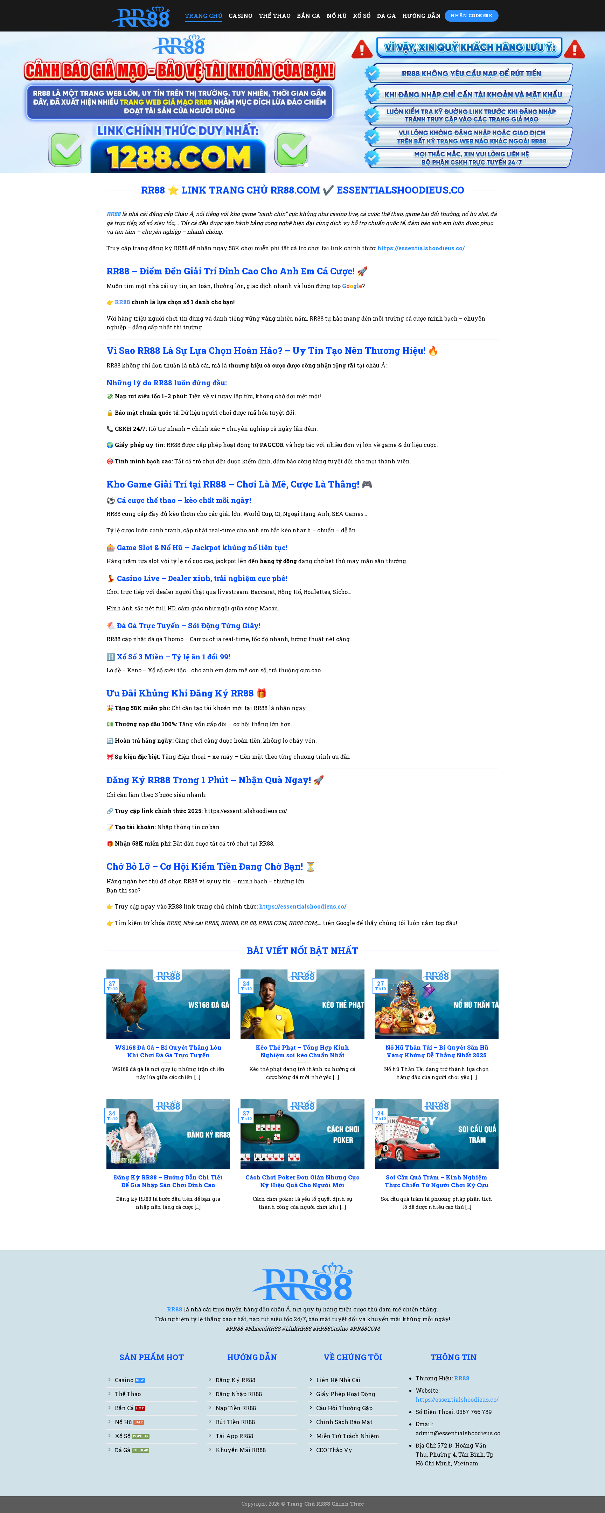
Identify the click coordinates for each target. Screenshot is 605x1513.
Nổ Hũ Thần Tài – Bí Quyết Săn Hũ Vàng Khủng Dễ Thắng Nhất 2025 (436, 1051)
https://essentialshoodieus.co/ (302, 906)
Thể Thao (275, 15)
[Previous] (21, 102)
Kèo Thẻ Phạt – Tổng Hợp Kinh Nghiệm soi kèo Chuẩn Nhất (302, 1051)
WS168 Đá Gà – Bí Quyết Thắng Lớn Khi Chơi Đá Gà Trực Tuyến (168, 1051)
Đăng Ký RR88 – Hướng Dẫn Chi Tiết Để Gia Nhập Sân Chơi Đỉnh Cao (168, 1181)
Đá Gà (386, 15)
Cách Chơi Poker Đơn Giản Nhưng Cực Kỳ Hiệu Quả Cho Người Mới (302, 1181)
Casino (241, 15)
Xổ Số (362, 15)
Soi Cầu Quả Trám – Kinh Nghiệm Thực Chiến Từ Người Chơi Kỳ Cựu (436, 1181)
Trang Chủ (203, 15)
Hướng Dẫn (421, 15)
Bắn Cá (308, 15)
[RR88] (140, 16)
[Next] (584, 102)
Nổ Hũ (337, 15)
